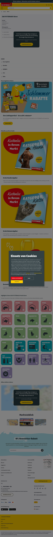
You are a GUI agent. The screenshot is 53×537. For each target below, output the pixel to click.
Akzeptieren (17, 281)
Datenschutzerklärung (38, 273)
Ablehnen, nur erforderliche (17, 278)
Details (29, 278)
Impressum (28, 273)
